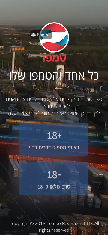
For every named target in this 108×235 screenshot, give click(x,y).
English (43, 35)
